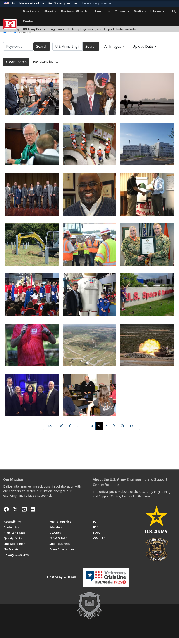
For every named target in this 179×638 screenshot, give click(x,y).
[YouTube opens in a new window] (24, 509)
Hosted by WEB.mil (61, 577)
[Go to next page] (114, 426)
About (49, 11)
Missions (30, 11)
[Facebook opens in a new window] (6, 509)
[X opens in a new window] (15, 509)
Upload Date (143, 46)
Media (139, 11)
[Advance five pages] (122, 426)
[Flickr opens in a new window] (33, 509)
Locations (102, 11)
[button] (98, 3)
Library (156, 11)
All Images (113, 46)
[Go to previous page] (70, 426)
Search (41, 46)
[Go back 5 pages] (61, 426)
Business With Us (74, 11)
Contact (29, 21)
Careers (121, 11)
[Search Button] (174, 12)
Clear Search (16, 61)
